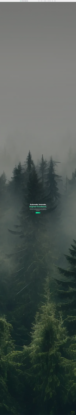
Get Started (38, 212)
